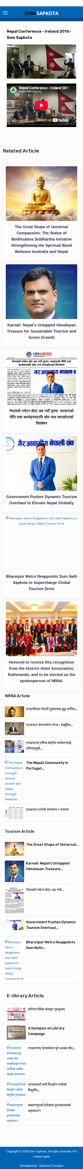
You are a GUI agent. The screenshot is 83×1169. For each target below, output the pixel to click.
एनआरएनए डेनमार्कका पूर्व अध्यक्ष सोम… (51, 1048)
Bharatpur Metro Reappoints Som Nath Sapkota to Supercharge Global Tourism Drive (41, 582)
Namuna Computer (51, 1165)
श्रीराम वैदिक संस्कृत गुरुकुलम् (46, 1009)
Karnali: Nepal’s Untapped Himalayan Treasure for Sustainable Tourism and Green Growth (41, 331)
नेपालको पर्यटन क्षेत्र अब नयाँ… (45, 890)
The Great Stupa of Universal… (52, 844)
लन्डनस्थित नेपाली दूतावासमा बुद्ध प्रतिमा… (52, 709)
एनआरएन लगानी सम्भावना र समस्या (47, 809)
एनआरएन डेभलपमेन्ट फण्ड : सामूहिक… (49, 725)
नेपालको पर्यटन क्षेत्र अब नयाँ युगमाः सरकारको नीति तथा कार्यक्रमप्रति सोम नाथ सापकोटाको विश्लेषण (41, 417)
